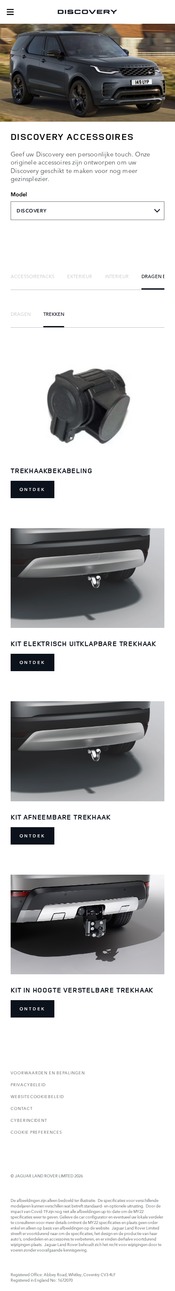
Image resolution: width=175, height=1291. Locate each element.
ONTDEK (32, 489)
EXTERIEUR (79, 276)
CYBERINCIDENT (29, 1120)
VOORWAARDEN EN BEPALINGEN (48, 1072)
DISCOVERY (31, 211)
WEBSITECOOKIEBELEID (37, 1096)
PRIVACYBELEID (28, 1084)
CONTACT (22, 1108)
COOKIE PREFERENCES (36, 1132)
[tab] (32, 276)
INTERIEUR (117, 276)
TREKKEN (53, 313)
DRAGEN (21, 313)
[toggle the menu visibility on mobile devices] (10, 11)
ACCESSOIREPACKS (32, 276)
